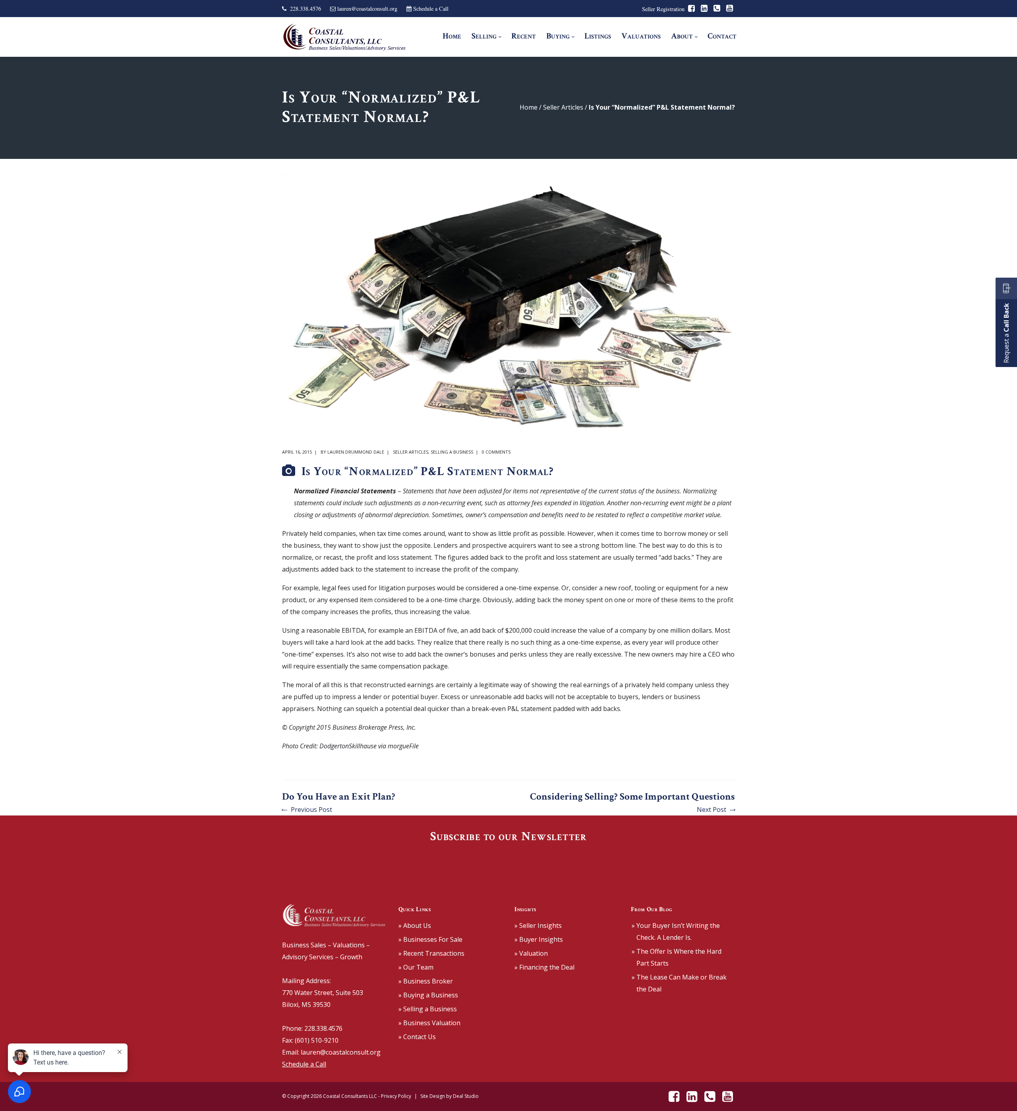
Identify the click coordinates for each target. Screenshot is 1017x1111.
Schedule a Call (431, 8)
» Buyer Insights (538, 939)
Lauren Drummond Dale (355, 452)
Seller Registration (663, 9)
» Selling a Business (427, 1009)
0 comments (496, 452)
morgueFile (403, 746)
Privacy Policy (396, 1096)
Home (529, 107)
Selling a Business (452, 452)
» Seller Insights (538, 925)
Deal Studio (466, 1096)
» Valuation (531, 953)
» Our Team (415, 967)
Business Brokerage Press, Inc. (374, 727)
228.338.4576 (305, 8)
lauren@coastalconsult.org (367, 8)
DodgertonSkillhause (348, 746)
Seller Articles (563, 107)
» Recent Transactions (431, 953)
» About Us (414, 925)
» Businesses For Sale (430, 939)
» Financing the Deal (544, 967)
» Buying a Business (428, 995)
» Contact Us (417, 1036)
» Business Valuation (429, 1022)
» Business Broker (425, 981)
